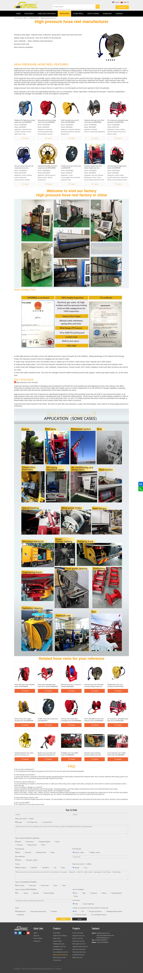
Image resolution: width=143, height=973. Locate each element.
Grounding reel (57, 949)
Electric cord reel (77, 938)
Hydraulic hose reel (78, 935)
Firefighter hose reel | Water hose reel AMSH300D (69, 754)
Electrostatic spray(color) (38, 911)
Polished (54, 911)
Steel (18, 852)
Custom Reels (57, 941)
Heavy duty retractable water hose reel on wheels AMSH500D (48, 685)
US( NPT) (34, 867)
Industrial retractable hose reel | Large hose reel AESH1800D (47, 167)
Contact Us (37, 941)
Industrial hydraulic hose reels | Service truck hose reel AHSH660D (24, 754)
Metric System (21, 867)
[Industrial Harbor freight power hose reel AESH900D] (118, 153)
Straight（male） (95, 852)
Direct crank (45, 885)
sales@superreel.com (103, 933)
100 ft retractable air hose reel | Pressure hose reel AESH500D (94, 719)
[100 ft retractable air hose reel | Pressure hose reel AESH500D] (94, 706)
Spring (26, 893)
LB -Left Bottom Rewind (98, 914)
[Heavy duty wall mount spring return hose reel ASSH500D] (48, 108)
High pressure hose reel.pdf (27, 382)
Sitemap (58, 969)
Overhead (93, 893)
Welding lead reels (58, 944)
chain (55, 885)
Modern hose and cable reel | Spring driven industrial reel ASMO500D (47, 754)
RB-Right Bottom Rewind (114, 911)
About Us (36, 935)
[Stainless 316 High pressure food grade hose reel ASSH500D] (25, 108)
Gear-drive (32, 885)
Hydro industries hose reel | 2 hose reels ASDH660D (70, 121)
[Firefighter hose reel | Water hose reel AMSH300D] (71, 740)
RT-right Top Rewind (95, 911)
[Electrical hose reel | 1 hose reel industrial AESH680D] (71, 672)
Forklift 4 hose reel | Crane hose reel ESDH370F (71, 167)
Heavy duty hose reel (79, 952)
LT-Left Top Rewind (80, 914)
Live (85, 867)
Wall (83, 893)
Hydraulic (36, 893)
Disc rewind (20, 885)
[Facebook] (15, 933)
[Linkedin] (19, 933)
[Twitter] (24, 933)
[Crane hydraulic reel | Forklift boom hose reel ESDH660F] (118, 740)
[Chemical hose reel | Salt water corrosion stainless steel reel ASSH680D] (94, 672)
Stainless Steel (41, 852)
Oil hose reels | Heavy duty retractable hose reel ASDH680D (71, 719)
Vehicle (19, 860)
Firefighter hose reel (59, 946)
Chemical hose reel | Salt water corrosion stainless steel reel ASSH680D (94, 685)
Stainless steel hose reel (79, 946)
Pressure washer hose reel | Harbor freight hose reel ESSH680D (93, 167)
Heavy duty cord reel (59, 957)
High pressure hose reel (60, 954)
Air (18, 893)
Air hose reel (57, 960)
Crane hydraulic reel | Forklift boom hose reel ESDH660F (116, 754)
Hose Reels (56, 933)
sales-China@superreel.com (105, 935)
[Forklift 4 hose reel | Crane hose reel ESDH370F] (71, 153)
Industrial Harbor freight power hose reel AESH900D (117, 167)
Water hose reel (77, 957)
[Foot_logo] (21, 928)
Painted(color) (21, 911)
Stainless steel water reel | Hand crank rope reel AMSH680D (94, 121)
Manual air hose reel (78, 949)
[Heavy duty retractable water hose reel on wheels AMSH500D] (48, 672)
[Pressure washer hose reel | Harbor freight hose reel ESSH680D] (94, 157)
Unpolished (20, 914)
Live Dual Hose (47, 822)
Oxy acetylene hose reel (60, 952)
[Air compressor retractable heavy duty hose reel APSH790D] (118, 108)
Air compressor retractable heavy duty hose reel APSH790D (118, 121)
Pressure (20, 845)
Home (35, 933)
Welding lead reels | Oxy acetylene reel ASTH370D (115, 685)
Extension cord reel (78, 941)
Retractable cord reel (78, 944)
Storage (19, 822)
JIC (55, 867)
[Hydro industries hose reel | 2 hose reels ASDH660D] (71, 108)
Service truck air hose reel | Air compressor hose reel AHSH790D (24, 167)
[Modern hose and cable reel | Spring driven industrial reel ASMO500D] (48, 740)
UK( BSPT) (45, 867)
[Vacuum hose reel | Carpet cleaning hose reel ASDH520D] (25, 706)
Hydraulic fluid (31, 845)
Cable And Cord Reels (60, 935)
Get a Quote (122, 7)
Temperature (30, 841)
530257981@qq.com (103, 938)
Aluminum (28, 852)
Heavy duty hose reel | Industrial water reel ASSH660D (24, 685)
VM (75, 911)
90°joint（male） (79, 852)
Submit (63, 919)
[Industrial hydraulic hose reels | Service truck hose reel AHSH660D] (25, 740)
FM (82, 911)
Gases (57, 841)
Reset (79, 919)
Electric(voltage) (49, 893)
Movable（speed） (32, 860)
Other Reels (56, 938)
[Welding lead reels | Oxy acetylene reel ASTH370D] (118, 672)
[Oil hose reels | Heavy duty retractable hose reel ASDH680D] (71, 706)
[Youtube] (28, 933)
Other (43, 845)
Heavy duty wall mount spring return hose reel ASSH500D (47, 121)
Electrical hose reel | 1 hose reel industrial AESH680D (71, 685)
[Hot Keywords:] (98, 7)
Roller (76, 904)
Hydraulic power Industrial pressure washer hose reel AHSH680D (92, 754)
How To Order (38, 938)
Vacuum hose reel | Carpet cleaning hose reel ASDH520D (24, 719)
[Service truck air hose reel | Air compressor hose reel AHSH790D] (25, 153)
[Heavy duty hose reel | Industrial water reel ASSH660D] (25, 672)
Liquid (19, 841)
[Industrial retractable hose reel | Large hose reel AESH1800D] (48, 153)
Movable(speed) (116, 893)
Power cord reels (77, 933)
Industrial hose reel (78, 954)
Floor (76, 893)
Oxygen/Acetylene (44, 841)
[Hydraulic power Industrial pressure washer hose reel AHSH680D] (94, 740)
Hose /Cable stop (88, 904)
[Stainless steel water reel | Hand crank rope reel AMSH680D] (94, 108)
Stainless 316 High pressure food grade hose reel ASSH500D (25, 121)
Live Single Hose (32, 822)
